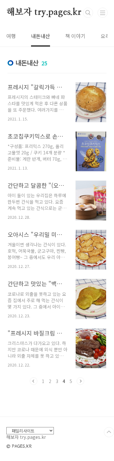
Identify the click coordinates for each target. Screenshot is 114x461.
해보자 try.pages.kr (43, 12)
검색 (88, 12)
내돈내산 (40, 36)
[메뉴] (103, 13)
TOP (109, 432)
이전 (33, 381)
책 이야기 (75, 36)
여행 (11, 36)
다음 (80, 381)
